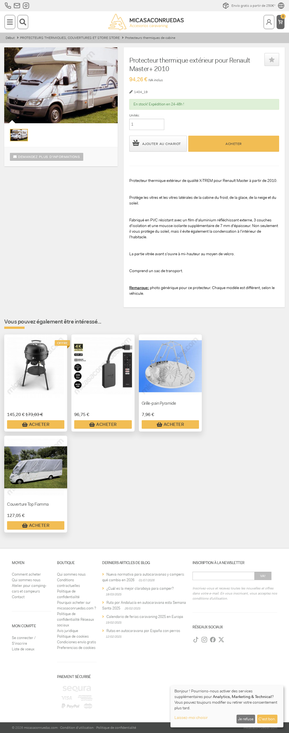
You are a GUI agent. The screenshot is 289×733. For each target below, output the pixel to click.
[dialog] (226, 706)
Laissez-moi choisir (191, 717)
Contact (18, 597)
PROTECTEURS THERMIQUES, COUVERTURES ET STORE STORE (70, 38)
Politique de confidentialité (116, 727)
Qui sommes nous (26, 580)
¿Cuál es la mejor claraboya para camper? (140, 588)
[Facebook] (212, 639)
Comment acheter (26, 574)
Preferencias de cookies (76, 647)
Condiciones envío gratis (76, 642)
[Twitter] (221, 639)
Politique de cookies (73, 636)
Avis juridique (67, 630)
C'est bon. (267, 718)
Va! (263, 576)
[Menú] (10, 22)
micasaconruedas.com (41, 727)
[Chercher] (22, 22)
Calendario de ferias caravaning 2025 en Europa (144, 616)
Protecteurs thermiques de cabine (150, 38)
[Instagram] (204, 639)
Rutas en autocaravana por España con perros (143, 630)
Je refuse (245, 718)
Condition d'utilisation (77, 727)
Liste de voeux (23, 649)
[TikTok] (195, 639)
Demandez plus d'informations (48, 157)
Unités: (134, 115)
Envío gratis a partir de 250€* (253, 5)
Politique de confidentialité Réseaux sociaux (75, 619)
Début (10, 38)
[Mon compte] (269, 22)
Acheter (233, 144)
